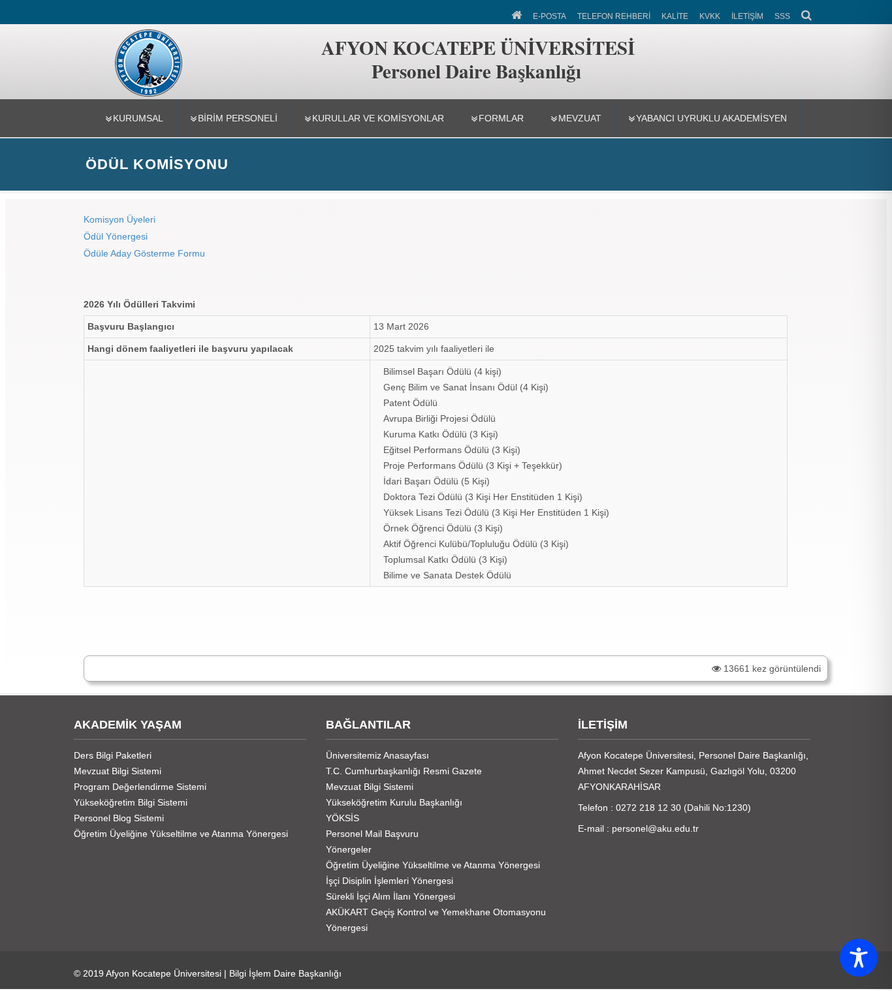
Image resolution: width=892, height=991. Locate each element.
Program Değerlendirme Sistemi (140, 786)
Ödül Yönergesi (116, 236)
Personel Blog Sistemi (119, 818)
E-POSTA (549, 16)
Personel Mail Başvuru (372, 833)
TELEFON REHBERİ (613, 16)
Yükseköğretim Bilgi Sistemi (130, 802)
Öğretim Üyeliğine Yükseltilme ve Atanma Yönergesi (181, 833)
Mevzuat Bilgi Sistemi (117, 771)
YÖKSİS (342, 818)
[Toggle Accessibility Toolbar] (858, 957)
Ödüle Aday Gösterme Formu (146, 253)
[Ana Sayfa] (517, 13)
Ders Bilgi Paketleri (112, 755)
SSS (782, 16)
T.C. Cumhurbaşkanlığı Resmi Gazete (404, 771)
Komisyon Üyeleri (119, 219)
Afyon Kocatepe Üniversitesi (163, 973)
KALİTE (674, 16)
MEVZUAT (579, 118)
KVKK (709, 16)
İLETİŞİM (747, 16)
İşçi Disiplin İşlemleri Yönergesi (389, 880)
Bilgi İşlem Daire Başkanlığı (285, 973)
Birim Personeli (238, 118)
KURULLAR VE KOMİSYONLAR (378, 118)
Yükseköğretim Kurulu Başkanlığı (394, 802)
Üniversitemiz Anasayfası (377, 755)
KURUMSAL (138, 118)
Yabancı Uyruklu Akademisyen (711, 118)
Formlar (501, 118)
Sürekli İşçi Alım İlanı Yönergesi (390, 896)
